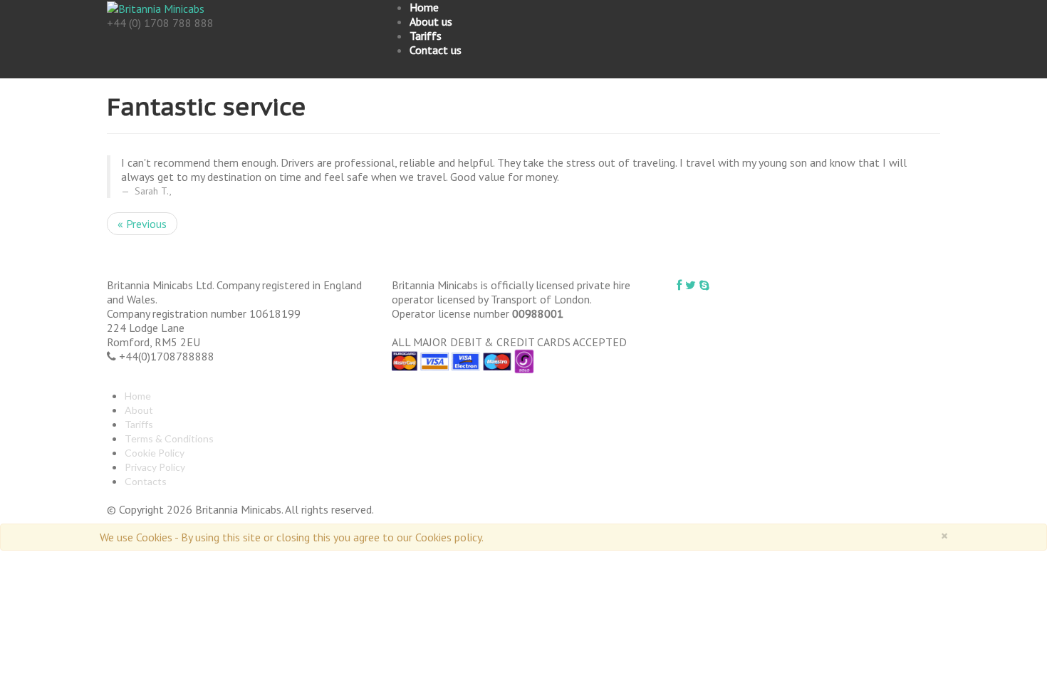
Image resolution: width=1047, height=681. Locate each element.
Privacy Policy (155, 467)
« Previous (142, 224)
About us (431, 21)
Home (424, 7)
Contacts (146, 481)
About (139, 410)
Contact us (436, 50)
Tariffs (426, 35)
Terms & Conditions (169, 438)
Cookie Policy (154, 453)
